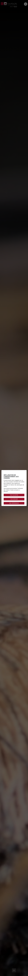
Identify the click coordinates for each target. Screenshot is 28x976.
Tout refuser (14, 499)
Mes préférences (14, 503)
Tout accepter (14, 495)
